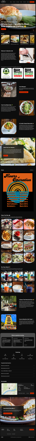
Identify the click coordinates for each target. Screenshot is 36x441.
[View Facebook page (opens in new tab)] (1, 437)
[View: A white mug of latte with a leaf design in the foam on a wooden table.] (17, 287)
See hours (28, 393)
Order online (32, 393)
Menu (14, 429)
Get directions (32, 385)
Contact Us (21, 430)
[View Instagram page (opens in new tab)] (2, 437)
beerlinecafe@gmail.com (27, 388)
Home (8, 429)
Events (14, 430)
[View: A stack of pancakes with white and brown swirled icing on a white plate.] (6, 246)
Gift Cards (8, 430)
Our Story (21, 429)
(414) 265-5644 (26, 387)
